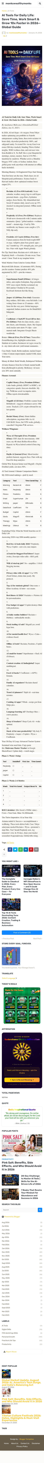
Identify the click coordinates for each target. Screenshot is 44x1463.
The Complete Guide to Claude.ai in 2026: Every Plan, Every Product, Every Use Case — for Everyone (11, 886)
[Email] (36, 849)
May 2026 (22, 1233)
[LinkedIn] (25, 849)
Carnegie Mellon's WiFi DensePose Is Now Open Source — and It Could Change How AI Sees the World (32, 885)
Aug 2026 (22, 1222)
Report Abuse (11, 1352)
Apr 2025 (22, 1282)
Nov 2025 (22, 1256)
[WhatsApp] (20, 849)
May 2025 (22, 1278)
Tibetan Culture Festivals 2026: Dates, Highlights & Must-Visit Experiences (21, 1418)
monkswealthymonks (18, 3)
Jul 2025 (22, 1271)
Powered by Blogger (12, 1217)
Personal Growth (22, 1337)
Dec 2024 (22, 1297)
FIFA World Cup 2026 (22, 1333)
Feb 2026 (22, 1245)
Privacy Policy (22, 1446)
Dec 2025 (22, 1252)
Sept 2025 (22, 1263)
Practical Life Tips (22, 1340)
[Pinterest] (31, 849)
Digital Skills (22, 1329)
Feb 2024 (22, 1304)
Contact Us (25, 1443)
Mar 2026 (22, 1241)
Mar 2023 (22, 1311)
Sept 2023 (22, 1308)
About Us (14, 1443)
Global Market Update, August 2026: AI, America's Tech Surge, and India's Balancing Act (21, 1382)
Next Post (37, 939)
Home (4, 11)
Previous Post (8, 939)
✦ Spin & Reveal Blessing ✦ (22, 1080)
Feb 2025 (22, 1289)
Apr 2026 (22, 1237)
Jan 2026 (22, 1248)
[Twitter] (15, 849)
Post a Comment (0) (22, 933)
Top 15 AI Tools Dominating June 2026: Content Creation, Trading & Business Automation (11, 919)
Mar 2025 (22, 1286)
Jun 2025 (22, 1274)
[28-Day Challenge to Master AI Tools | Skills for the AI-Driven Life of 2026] (10, 1180)
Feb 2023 (22, 1315)
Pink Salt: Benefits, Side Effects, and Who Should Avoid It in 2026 (22, 1166)
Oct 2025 (22, 1259)
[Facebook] (10, 849)
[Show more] (4, 854)
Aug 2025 (22, 1267)
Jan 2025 (22, 1293)
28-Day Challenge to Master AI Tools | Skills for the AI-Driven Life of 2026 (31, 1180)
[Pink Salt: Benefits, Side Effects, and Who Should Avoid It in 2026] (22, 1145)
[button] (3, 3)
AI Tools (11, 11)
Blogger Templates (26, 1439)
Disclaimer (36, 1443)
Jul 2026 (22, 1226)
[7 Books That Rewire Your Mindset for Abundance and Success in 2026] (10, 1194)
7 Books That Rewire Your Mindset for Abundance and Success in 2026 (31, 1194)
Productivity (22, 1344)
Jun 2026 (22, 1230)
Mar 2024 (22, 1300)
